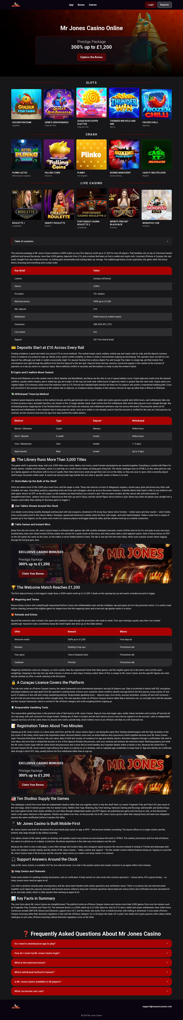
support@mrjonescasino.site (157, 1006)
